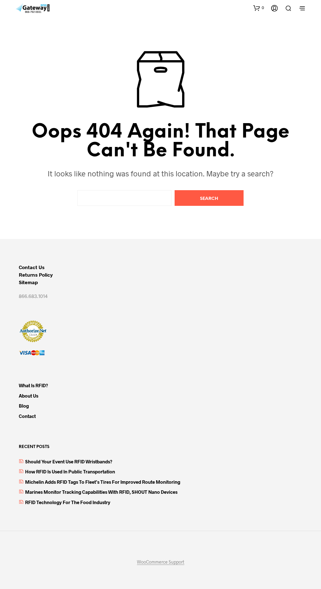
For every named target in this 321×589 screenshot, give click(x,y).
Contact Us (32, 267)
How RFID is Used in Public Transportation (70, 471)
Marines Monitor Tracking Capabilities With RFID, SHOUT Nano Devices (101, 492)
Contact (27, 416)
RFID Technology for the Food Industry (67, 502)
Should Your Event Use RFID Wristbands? (68, 461)
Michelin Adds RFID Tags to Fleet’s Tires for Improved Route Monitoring (102, 482)
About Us (28, 396)
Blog (24, 406)
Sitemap (28, 282)
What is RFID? (33, 385)
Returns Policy (36, 275)
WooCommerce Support (160, 562)
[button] (258, 8)
